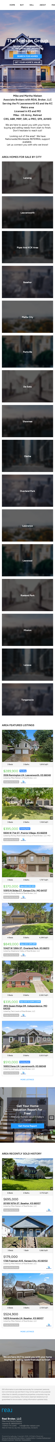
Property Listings (8, 1440)
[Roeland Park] (27, 595)
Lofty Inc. (13, 1436)
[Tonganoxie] (27, 699)
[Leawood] (27, 560)
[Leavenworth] (27, 212)
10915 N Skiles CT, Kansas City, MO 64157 (25, 890)
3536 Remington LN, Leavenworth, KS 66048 (27, 775)
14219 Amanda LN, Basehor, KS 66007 (23, 1318)
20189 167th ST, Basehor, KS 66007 (22, 1203)
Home (12, 5)
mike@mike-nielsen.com (29, 1426)
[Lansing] (27, 177)
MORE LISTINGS (27, 1080)
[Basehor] (27, 282)
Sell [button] (32, 5)
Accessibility (26, 1440)
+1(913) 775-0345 (9, 1426)
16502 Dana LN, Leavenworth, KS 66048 (24, 1066)
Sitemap (18, 1440)
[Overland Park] (27, 491)
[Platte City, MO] (27, 317)
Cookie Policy (30, 1438)
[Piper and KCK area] (27, 247)
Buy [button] (22, 5)
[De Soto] (27, 386)
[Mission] (27, 630)
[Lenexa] (27, 665)
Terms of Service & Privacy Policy (13, 1438)
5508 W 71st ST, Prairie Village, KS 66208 (25, 832)
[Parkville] (27, 351)
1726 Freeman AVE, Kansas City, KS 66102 (25, 1260)
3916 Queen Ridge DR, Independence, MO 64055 (25, 1007)
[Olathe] (27, 456)
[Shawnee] (27, 421)
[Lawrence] (27, 525)
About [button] (43, 5)
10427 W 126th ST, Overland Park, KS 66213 (26, 948)
